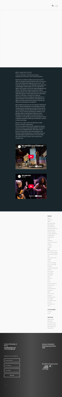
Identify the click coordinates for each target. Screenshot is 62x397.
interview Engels (52, 262)
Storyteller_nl (51, 304)
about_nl (50, 220)
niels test (50, 278)
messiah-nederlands (53, 268)
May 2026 (50, 321)
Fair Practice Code (52, 250)
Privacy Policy (51, 285)
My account (50, 271)
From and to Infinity (53, 252)
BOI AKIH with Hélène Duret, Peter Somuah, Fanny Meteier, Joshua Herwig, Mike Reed (52, 230)
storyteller (50, 299)
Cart (49, 238)
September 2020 (52, 326)
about (49, 218)
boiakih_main (51, 235)
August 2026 (51, 319)
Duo (49, 249)
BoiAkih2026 (51, 237)
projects (50, 287)
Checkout (50, 240)
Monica (49, 269)
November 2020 (52, 324)
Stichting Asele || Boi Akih (49, 346)
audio (49, 221)
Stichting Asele (51, 297)
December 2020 (51, 323)
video (49, 305)
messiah (50, 266)
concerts (50, 245)
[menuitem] (52, 6)
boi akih (49, 311)
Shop (49, 292)
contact (50, 247)
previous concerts (52, 283)
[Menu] (56, 6)
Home (49, 261)
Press (49, 281)
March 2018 (50, 328)
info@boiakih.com (10, 347)
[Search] (52, 6)
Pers (49, 280)
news (49, 276)
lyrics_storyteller (52, 264)
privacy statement (48, 344)
